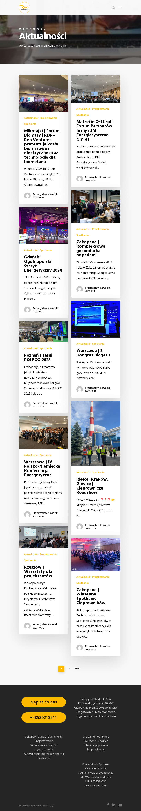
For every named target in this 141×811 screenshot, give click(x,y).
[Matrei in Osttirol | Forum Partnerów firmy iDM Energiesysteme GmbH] (95, 131)
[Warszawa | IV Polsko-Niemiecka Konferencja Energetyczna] (43, 469)
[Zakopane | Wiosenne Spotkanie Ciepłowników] (95, 597)
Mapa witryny (96, 749)
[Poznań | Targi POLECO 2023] (43, 367)
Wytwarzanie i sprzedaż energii (44, 754)
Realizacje (43, 758)
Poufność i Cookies (95, 741)
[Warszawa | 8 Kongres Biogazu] (95, 349)
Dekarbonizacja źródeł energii (43, 736)
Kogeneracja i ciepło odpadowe (96, 716)
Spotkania (30, 124)
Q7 (53, 805)
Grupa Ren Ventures (96, 736)
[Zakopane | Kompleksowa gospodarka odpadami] (95, 244)
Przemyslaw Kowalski (45, 194)
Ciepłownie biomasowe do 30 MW (95, 707)
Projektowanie (48, 118)
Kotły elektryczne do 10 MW (96, 703)
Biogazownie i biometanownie (95, 712)
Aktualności (31, 118)
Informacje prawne (96, 745)
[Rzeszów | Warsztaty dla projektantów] (43, 580)
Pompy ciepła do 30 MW (95, 699)
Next (77, 668)
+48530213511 (43, 717)
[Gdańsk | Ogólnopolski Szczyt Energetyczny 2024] (43, 262)
